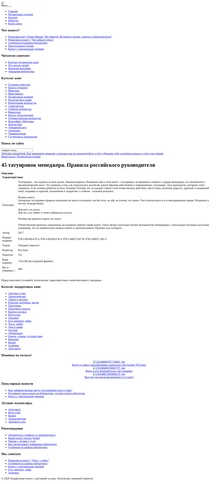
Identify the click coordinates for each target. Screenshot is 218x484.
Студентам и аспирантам (22, 136)
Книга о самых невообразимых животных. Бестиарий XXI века (109, 364)
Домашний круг (17, 127)
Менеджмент (15, 93)
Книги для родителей (20, 115)
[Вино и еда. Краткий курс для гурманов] (109, 367)
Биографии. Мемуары (21, 121)
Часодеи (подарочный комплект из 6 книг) (109, 377)
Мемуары (13, 90)
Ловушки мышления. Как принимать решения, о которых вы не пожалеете (44, 153)
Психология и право (20, 99)
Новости (13, 20)
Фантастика (15, 124)
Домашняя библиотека (21, 71)
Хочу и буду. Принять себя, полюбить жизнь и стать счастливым (125, 153)
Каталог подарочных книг (23, 62)
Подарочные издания (20, 14)
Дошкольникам (17, 133)
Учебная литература (20, 109)
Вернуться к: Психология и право (21, 156)
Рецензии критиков (19, 68)
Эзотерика (14, 130)
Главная (12, 11)
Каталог (13, 17)
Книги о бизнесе (18, 87)
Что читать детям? (18, 65)
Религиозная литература (22, 103)
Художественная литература (24, 118)
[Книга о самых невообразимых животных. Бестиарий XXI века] (109, 361)
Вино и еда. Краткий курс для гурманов (109, 371)
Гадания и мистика (19, 84)
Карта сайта (15, 23)
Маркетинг (14, 112)
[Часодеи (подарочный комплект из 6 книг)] (109, 374)
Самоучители (16, 106)
